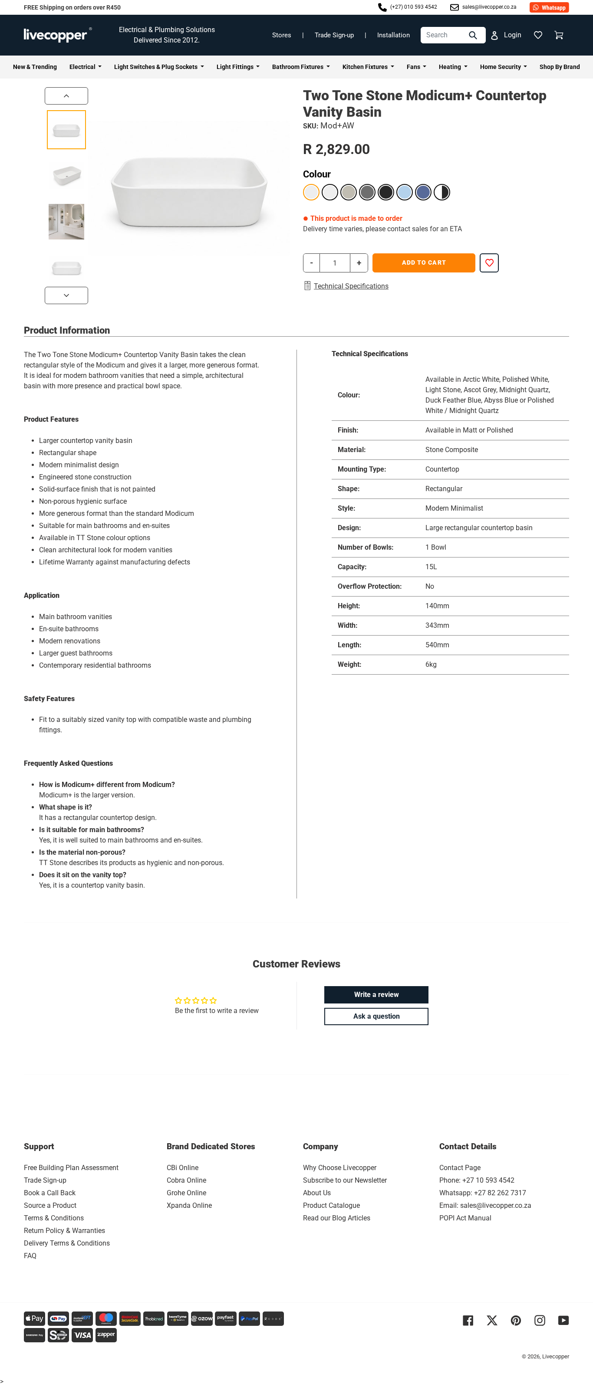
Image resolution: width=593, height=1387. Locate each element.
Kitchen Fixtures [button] (366, 66)
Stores (281, 35)
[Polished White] (330, 192)
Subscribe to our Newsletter (345, 1180)
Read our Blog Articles (336, 1218)
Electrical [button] (83, 66)
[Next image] (66, 295)
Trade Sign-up (334, 35)
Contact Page (460, 1168)
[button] (537, 35)
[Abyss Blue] (423, 192)
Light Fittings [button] (236, 66)
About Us (317, 1193)
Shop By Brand (560, 66)
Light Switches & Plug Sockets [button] (156, 66)
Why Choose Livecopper (339, 1168)
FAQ (30, 1256)
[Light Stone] (348, 192)
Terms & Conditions (54, 1218)
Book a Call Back (50, 1193)
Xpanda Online (189, 1205)
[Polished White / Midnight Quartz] (442, 192)
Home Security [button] (501, 66)
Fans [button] (414, 66)
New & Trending (35, 66)
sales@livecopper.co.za (489, 7)
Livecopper (555, 1356)
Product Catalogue (331, 1205)
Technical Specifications (351, 286)
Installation (393, 35)
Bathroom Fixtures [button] (298, 66)
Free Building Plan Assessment (71, 1168)
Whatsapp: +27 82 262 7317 (482, 1193)
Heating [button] (450, 66)
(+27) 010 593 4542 (413, 7)
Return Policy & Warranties (64, 1230)
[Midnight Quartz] (386, 192)
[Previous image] (66, 96)
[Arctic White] (311, 192)
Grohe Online (186, 1193)
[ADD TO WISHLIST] (489, 262)
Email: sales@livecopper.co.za (485, 1205)
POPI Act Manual (465, 1218)
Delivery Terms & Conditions (67, 1243)
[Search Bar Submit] (474, 35)
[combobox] (453, 35)
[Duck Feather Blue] (404, 192)
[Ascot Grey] (367, 192)
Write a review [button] (376, 994)
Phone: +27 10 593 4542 (476, 1180)
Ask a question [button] (376, 1016)
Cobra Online (186, 1180)
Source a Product (50, 1205)
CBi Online (182, 1168)
